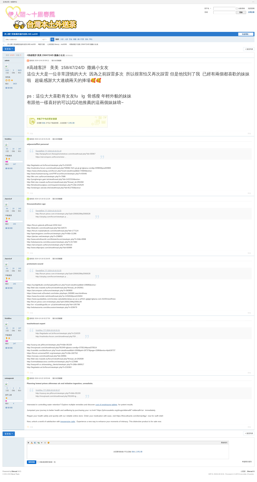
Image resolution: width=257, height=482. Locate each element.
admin (7, 60)
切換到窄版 (253, 2)
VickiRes (8, 139)
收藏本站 (14, 2)
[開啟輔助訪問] (250, 2)
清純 (86, 39)
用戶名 (206, 8)
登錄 (43, 123)
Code (45, 442)
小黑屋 (243, 471)
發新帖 (8, 49)
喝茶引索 (41, 44)
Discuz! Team (15, 474)
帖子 (44, 39)
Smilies (48, 442)
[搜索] (52, 39)
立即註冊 (251, 12)
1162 (7, 70)
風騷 (74, 39)
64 (7, 209)
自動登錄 (241, 8)
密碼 (206, 12)
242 (19, 209)
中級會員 (8, 156)
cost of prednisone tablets (106, 404)
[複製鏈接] (69, 55)
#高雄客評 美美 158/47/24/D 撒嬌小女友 (83, 44)
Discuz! (14, 471)
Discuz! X (250, 471)
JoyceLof (8, 199)
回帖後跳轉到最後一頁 (47, 462)
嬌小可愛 (81, 39)
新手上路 (8, 395)
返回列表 (250, 49)
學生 (90, 39)
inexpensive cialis (67, 421)
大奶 (62, 39)
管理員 (7, 77)
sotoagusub (9, 378)
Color (31, 442)
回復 (31, 133)
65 (7, 149)
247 (19, 149)
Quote (41, 442)
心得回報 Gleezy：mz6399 (57, 44)
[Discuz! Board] (41, 29)
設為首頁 (6, 2)
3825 (20, 70)
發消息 (10, 88)
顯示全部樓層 (56, 60)
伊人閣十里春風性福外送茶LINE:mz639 (21, 34)
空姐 (70, 39)
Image (35, 442)
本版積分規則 (247, 462)
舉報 (249, 133)
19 (13, 149)
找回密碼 (251, 8)
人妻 (66, 39)
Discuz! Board (4, 44)
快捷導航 (245, 34)
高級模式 (224, 443)
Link (38, 442)
